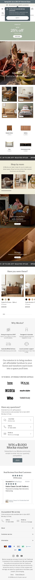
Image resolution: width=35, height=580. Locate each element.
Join (17, 460)
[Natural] (5, 299)
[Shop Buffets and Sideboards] (25, 129)
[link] (17, 501)
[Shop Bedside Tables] (9, 129)
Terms (12, 574)
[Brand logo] (10, 383)
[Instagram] (13, 556)
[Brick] (29, 299)
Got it (17, 18)
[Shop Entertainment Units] (25, 145)
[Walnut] (8, 299)
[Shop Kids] (25, 110)
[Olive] (2, 299)
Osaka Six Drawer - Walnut (9, 302)
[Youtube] (22, 556)
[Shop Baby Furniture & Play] (9, 110)
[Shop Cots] (9, 145)
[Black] (26, 299)
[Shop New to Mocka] (9, 94)
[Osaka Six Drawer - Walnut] (12, 286)
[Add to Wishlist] (21, 277)
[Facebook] (17, 556)
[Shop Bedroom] (25, 94)
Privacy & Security (20, 574)
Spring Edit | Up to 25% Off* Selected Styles (17, 1)
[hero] (17, 31)
